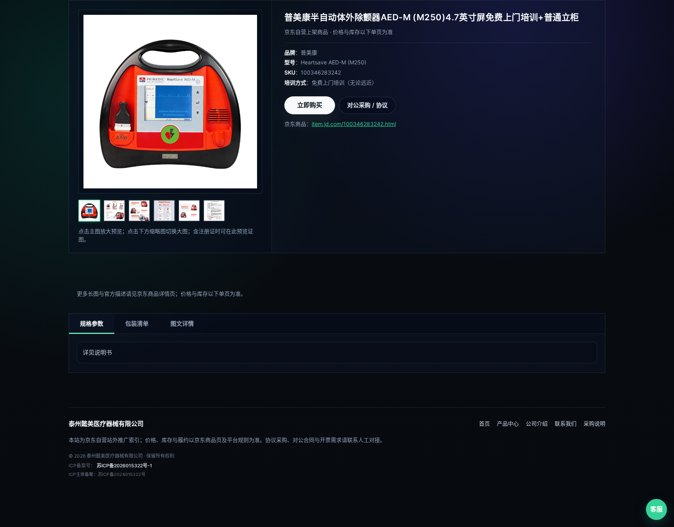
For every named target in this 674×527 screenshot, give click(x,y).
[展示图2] (114, 211)
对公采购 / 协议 (367, 105)
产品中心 (508, 423)
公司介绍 (537, 423)
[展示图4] (164, 211)
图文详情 (182, 323)
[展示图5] (189, 211)
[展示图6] (214, 211)
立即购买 (309, 105)
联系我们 (565, 423)
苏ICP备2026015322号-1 (124, 465)
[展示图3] (139, 211)
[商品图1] (89, 211)
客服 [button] (656, 509)
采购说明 (594, 423)
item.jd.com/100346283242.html (354, 124)
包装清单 (137, 323)
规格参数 (91, 323)
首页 (484, 423)
